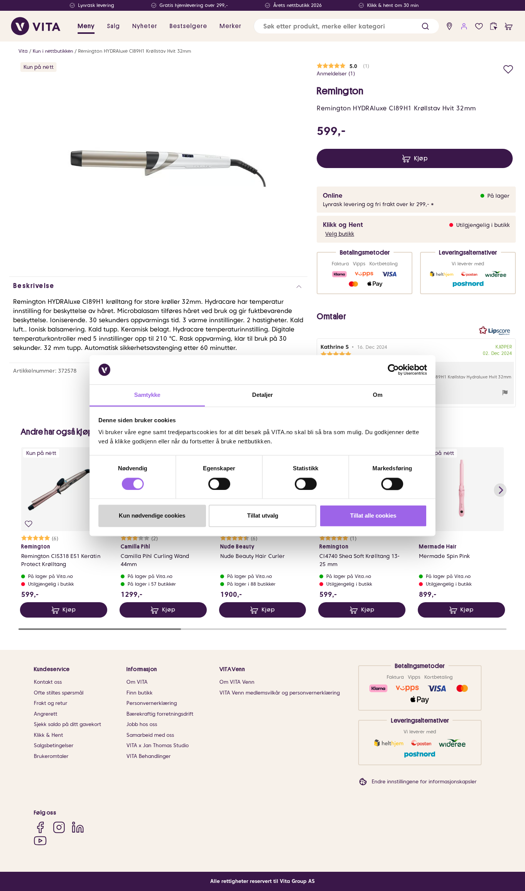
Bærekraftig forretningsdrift (159, 714)
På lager (498, 196)
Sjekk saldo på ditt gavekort (67, 724)
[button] (425, 26)
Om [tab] (377, 395)
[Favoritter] (479, 26)
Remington (340, 91)
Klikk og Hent (343, 224)
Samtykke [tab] (147, 395)
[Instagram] (59, 827)
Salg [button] (113, 26)
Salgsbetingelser (53, 745)
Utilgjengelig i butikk (483, 225)
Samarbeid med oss (150, 735)
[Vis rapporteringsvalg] (505, 394)
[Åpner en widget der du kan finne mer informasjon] (495, 858)
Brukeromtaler (51, 756)
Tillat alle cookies (373, 516)
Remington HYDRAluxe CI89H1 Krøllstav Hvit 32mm (134, 51)
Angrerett (45, 714)
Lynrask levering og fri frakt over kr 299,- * (378, 204)
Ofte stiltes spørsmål (58, 693)
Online (332, 195)
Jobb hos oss (141, 724)
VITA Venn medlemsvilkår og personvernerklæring (279, 693)
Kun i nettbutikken (53, 51)
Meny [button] (86, 26)
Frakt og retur (50, 703)
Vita (23, 51)
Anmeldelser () (336, 74)
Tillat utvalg (262, 516)
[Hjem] (35, 26)
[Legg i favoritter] (508, 68)
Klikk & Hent (48, 735)
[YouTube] (40, 840)
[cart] (508, 26)
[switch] (219, 484)
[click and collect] (493, 26)
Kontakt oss (48, 682)
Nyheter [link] (144, 26)
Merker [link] (230, 26)
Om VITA (137, 682)
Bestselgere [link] (188, 26)
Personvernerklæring (151, 703)
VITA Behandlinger (148, 756)
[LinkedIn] (77, 827)
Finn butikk (139, 693)
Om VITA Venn (236, 682)
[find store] (449, 26)
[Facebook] (40, 827)
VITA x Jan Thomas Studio (157, 745)
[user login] (464, 26)
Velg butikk (339, 234)
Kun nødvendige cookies (152, 516)
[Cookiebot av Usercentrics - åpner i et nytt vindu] (393, 369)
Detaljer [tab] (262, 395)
